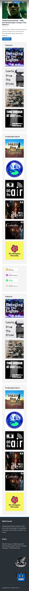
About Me (17, 2)
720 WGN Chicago (16, 544)
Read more (7, 39)
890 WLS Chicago (6, 544)
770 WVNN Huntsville (14, 548)
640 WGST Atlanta (15, 546)
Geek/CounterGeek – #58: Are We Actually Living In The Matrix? (14, 23)
